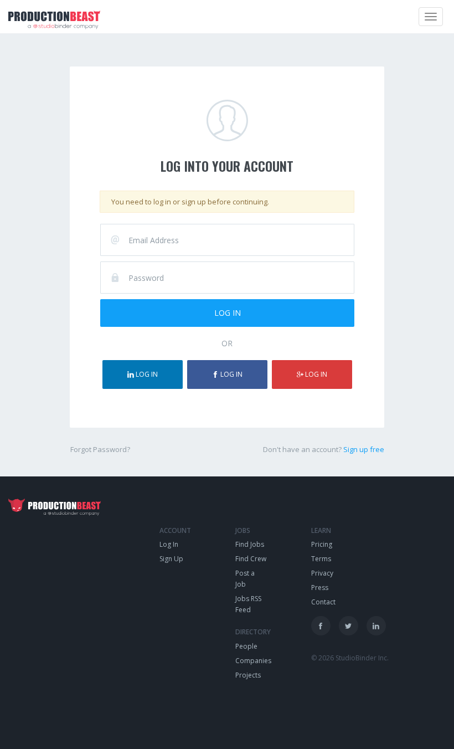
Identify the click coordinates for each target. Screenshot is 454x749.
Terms (321, 558)
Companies (253, 660)
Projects (248, 675)
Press (319, 587)
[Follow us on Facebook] (321, 625)
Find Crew (250, 558)
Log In (168, 544)
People (246, 646)
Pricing (321, 544)
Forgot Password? (100, 449)
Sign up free (363, 449)
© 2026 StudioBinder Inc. (350, 658)
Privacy (322, 573)
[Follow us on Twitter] (348, 625)
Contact (323, 602)
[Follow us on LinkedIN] (376, 625)
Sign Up (171, 558)
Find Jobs (249, 544)
